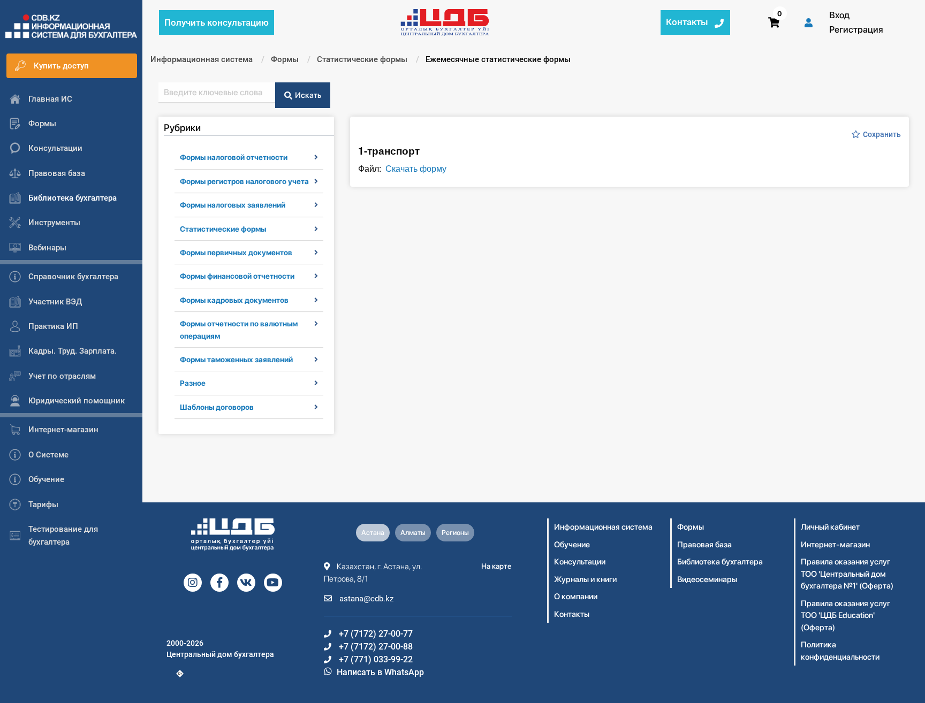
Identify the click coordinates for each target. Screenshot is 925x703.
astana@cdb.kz (365, 598)
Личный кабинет (830, 527)
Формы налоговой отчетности (233, 157)
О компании (575, 596)
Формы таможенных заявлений (236, 359)
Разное (193, 383)
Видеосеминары (707, 579)
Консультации (579, 562)
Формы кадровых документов (234, 300)
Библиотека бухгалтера (720, 562)
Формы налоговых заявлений (232, 205)
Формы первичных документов (236, 252)
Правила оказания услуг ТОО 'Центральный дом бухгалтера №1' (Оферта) (847, 574)
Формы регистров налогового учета (244, 181)
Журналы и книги (585, 579)
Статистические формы (223, 229)
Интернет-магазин (835, 544)
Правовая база (704, 544)
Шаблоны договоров (217, 407)
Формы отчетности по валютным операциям (239, 329)
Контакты (571, 614)
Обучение (572, 544)
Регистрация (856, 29)
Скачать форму (415, 168)
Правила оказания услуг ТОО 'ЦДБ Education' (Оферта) (845, 615)
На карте (496, 566)
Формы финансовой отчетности (237, 276)
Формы (690, 527)
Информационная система (603, 527)
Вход (839, 15)
